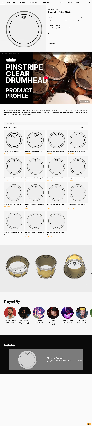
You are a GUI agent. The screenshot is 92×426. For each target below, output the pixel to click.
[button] (2, 2)
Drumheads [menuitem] (10, 2)
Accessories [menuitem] (33, 2)
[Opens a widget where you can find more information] (89, 424)
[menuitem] (14, 2)
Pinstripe (56, 9)
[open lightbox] (24, 29)
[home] (46, 2)
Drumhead (50, 9)
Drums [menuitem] (22, 2)
